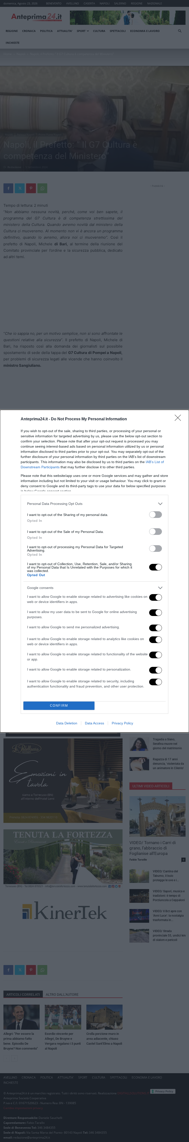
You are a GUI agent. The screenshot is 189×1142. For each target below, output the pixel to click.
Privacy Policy (122, 723)
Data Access (94, 723)
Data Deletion (66, 723)
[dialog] (94, 571)
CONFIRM (59, 705)
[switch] (155, 514)
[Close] (179, 419)
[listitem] (94, 503)
